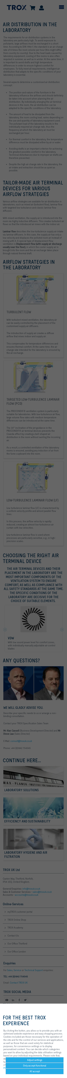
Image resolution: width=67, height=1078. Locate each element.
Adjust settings (34, 1059)
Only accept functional (34, 1065)
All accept (35, 1071)
